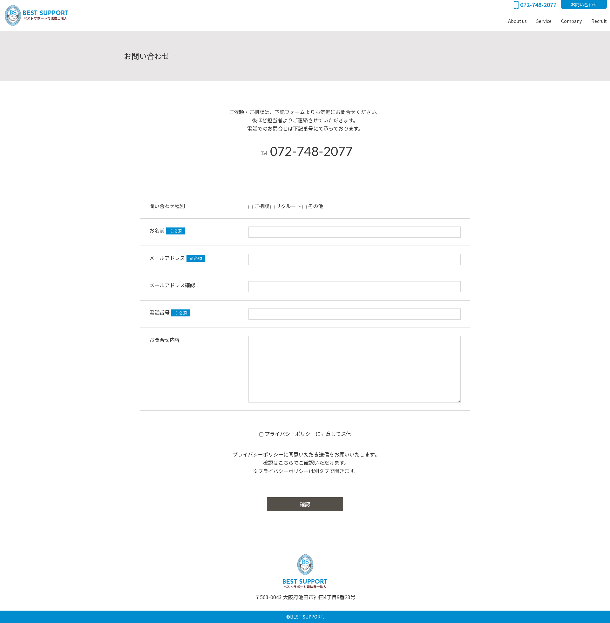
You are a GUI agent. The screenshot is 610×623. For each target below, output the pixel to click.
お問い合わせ (584, 4)
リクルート (287, 206)
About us (517, 21)
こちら (286, 462)
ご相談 (261, 206)
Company (571, 21)
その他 (315, 206)
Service (544, 21)
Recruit (599, 21)
